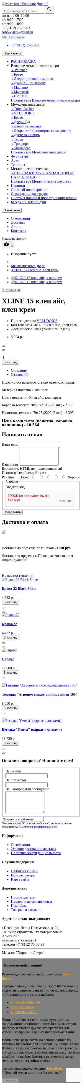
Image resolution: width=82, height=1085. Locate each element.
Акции (16, 227)
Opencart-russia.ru (24, 1012)
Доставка (18, 222)
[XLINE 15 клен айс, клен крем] (36, 278)
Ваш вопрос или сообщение (27, 789)
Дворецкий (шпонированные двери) (41, 131)
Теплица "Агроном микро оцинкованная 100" (40, 694)
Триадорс (19, 144)
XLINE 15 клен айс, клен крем (35, 270)
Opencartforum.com (25, 1002)
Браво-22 (9, 624)
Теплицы (18, 165)
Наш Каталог (12, 53)
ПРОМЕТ (20, 96)
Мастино (19, 87)
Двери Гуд (20, 122)
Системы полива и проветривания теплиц (44, 198)
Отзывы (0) (19, 374)
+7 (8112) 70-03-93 (25, 45)
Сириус (8, 659)
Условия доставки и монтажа (33, 849)
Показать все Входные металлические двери (45, 100)
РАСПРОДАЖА (23, 61)
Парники (18, 185)
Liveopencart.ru (22, 1007)
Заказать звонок (14, 238)
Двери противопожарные (32, 79)
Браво (17, 74)
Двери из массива (26, 126)
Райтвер (19, 70)
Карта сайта (20, 879)
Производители (23, 897)
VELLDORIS (23, 113)
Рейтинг (8, 477)
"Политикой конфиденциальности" (38, 826)
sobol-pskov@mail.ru (17, 32)
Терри (17, 139)
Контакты (18, 231)
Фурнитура (19, 156)
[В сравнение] (3, 350)
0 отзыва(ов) (11, 290)
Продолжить (12, 512)
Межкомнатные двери (28, 266)
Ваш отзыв (10, 464)
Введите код (15, 487)
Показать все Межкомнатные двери (38, 152)
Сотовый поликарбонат (29, 190)
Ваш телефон (15, 780)
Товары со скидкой (26, 910)
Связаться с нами (24, 871)
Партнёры (19, 905)
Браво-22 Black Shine (19, 589)
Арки (15, 160)
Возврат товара (23, 875)
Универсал (21, 148)
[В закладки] (3, 346)
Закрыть (11, 1080)
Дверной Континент (28, 83)
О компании (12, 210)
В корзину (10, 362)
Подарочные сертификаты (31, 901)
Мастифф (19, 92)
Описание (19, 370)
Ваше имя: (10, 444)
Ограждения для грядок (29, 194)
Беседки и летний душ (28, 202)
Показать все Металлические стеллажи (41, 181)
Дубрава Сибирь (25, 135)
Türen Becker (22, 109)
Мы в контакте (13, 37)
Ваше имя (13, 771)
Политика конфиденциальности (36, 853)
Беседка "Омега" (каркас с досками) (32, 730)
